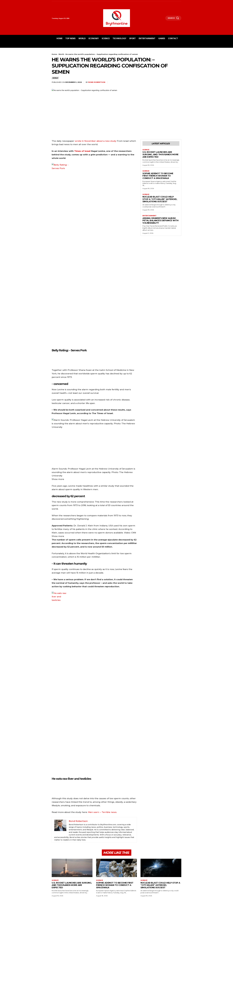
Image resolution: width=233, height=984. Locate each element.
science (145, 150)
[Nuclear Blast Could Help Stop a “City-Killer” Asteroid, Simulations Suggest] (161, 868)
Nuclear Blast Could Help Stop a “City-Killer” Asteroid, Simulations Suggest (159, 199)
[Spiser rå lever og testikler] (53, 788)
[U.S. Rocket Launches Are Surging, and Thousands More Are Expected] (72, 868)
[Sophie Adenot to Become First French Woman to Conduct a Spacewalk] (116, 868)
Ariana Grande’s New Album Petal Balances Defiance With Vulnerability (160, 220)
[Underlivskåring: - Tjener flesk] (53, 360)
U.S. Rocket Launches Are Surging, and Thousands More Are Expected (160, 154)
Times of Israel (82, 151)
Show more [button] (58, 479)
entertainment (149, 216)
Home (54, 54)
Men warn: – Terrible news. (102, 812)
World (61, 54)
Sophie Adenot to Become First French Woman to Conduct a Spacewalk (157, 175)
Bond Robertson (96, 82)
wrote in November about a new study (95, 141)
